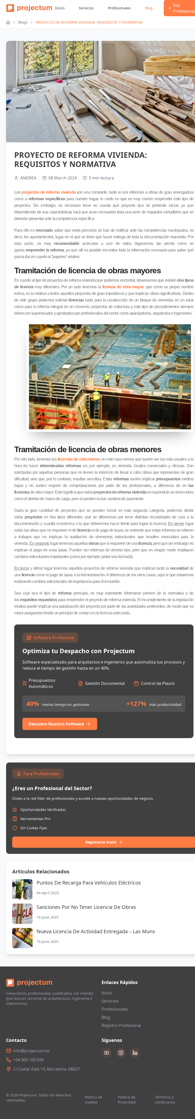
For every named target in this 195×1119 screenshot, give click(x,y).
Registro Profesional (121, 1025)
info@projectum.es (31, 1051)
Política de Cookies (93, 1100)
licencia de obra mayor (122, 287)
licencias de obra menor (78, 459)
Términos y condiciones (165, 1100)
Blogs (23, 22)
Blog (149, 8)
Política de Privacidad (127, 1100)
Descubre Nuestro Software (56, 724)
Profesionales (119, 8)
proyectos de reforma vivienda (48, 192)
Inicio (59, 8)
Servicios (86, 8)
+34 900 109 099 (28, 1060)
